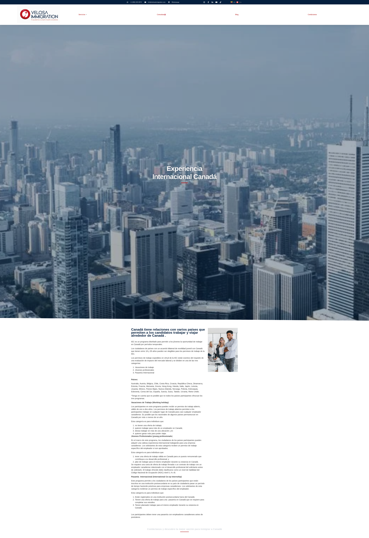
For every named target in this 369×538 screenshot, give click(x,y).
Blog (236, 14)
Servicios (82, 14)
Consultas (160, 14)
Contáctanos (312, 14)
